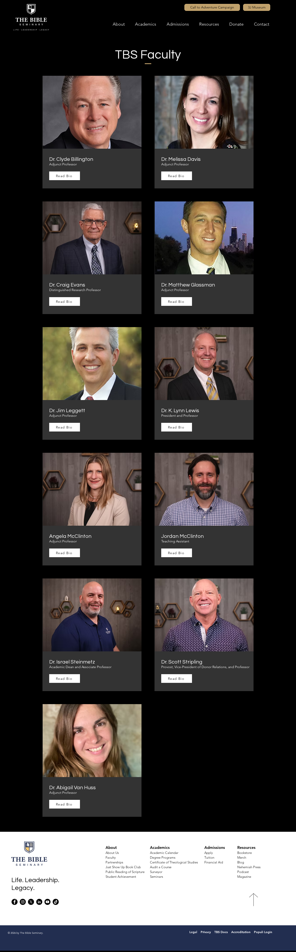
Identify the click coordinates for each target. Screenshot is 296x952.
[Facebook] (14, 902)
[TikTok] (56, 902)
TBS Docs (221, 932)
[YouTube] (47, 902)
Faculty (111, 857)
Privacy (206, 932)
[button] (124, 24)
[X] (31, 902)
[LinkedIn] (39, 902)
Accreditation (240, 932)
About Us (112, 853)
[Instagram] (23, 902)
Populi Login (263, 932)
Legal (191, 932)
